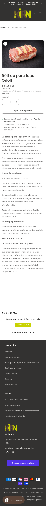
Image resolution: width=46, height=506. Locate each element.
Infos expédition (12, 405)
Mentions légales (11, 492)
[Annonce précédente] (4, 3)
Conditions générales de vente (32, 492)
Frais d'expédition (19, 91)
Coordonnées (12, 496)
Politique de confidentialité (32, 488)
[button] (5, 13)
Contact (9, 379)
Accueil (3, 27)
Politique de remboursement (30, 496)
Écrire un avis (23, 324)
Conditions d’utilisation (15, 416)
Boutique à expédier (14, 368)
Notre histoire (11, 384)
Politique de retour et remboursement (22, 411)
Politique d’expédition (34, 500)
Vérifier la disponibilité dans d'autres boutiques (21, 128)
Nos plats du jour (12, 357)
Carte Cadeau (11, 373)
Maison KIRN (14, 488)
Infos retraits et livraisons (16, 400)
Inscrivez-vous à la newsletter (19, 448)
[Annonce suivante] (41, 3)
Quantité (5, 97)
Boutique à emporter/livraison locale (22, 362)
